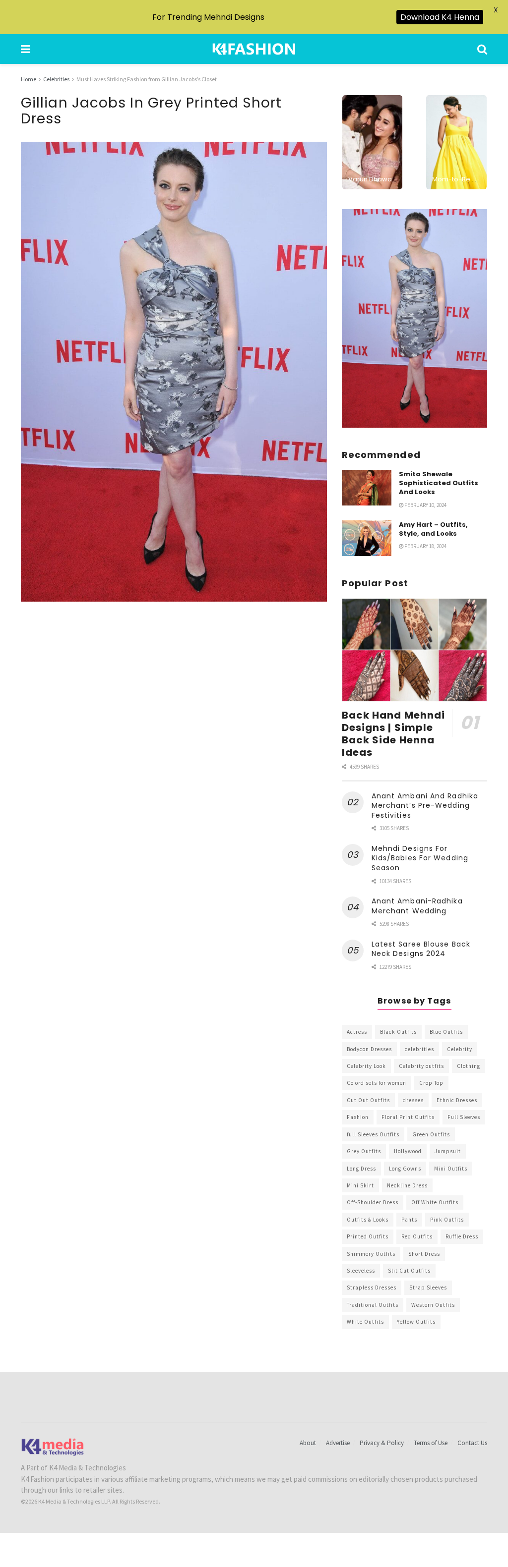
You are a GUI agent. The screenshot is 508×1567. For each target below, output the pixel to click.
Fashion (358, 1117)
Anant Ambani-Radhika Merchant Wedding (417, 906)
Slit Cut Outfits (409, 1270)
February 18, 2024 (424, 546)
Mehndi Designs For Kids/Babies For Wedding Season (420, 858)
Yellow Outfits (416, 1321)
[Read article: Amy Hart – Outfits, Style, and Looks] (366, 538)
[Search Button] (482, 49)
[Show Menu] (25, 49)
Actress (357, 1031)
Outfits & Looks (367, 1219)
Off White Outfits (434, 1202)
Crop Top (431, 1082)
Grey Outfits (364, 1151)
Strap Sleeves (428, 1287)
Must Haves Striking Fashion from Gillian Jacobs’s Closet (146, 79)
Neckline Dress (407, 1185)
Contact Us (472, 1443)
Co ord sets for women (376, 1082)
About (308, 1443)
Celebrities (56, 79)
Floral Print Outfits (408, 1117)
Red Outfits (417, 1236)
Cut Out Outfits (368, 1100)
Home (28, 79)
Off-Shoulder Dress (372, 1202)
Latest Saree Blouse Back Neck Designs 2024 (421, 949)
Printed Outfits (367, 1236)
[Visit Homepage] (254, 49)
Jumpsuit (448, 1151)
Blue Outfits (446, 1031)
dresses (413, 1100)
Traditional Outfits (372, 1304)
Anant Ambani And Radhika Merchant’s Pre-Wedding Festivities (425, 805)
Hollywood (408, 1151)
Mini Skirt (360, 1185)
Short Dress (424, 1253)
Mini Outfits (450, 1168)
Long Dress (361, 1168)
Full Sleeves (463, 1117)
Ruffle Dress (461, 1236)
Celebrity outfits (421, 1066)
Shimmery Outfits (371, 1253)
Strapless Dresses (371, 1287)
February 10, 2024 (424, 505)
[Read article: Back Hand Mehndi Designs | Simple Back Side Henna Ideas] (414, 650)
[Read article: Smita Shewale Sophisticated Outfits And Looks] (366, 487)
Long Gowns (405, 1168)
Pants (409, 1219)
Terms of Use (430, 1443)
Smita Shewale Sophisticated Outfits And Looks (438, 483)
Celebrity (459, 1049)
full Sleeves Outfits (373, 1134)
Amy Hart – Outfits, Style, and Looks (433, 529)
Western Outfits (433, 1304)
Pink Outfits (447, 1219)
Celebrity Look (366, 1066)
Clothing (468, 1066)
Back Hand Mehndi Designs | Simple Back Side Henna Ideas (393, 733)
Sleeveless (361, 1270)
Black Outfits (398, 1031)
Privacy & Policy (382, 1443)
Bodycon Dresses (369, 1049)
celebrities (419, 1049)
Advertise (338, 1443)
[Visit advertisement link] (414, 318)
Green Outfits (431, 1134)
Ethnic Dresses (457, 1100)
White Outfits (365, 1321)
